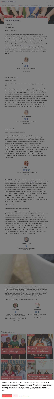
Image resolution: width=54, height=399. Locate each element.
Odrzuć (15, 395)
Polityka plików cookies (24, 395)
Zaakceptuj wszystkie (7, 395)
